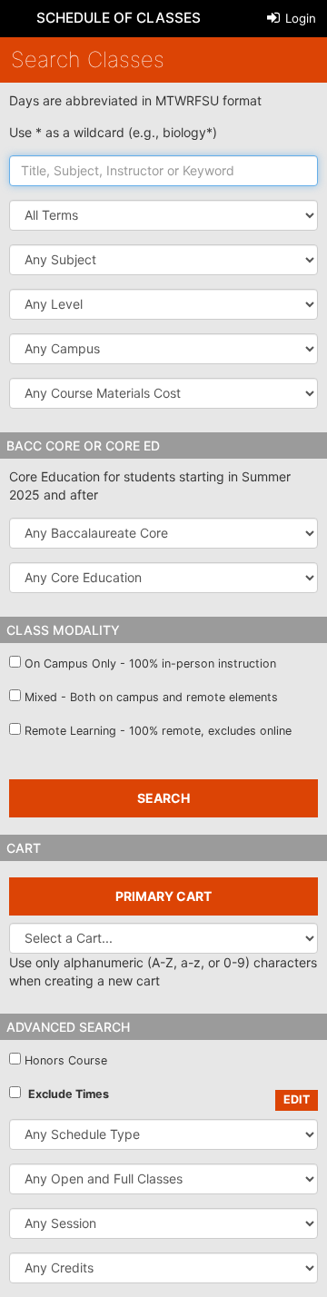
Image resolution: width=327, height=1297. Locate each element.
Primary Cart (163, 896)
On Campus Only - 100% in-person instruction (150, 663)
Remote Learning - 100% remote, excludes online (158, 731)
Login (299, 18)
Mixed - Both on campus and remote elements (151, 697)
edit (296, 1099)
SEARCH (163, 798)
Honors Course (66, 1060)
